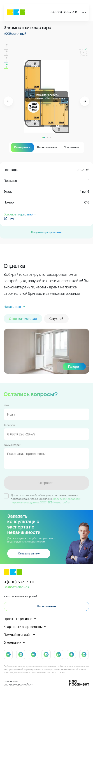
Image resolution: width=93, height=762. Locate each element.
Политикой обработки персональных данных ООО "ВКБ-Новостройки (46, 500)
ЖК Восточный (15, 33)
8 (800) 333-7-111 (64, 12)
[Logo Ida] (79, 683)
